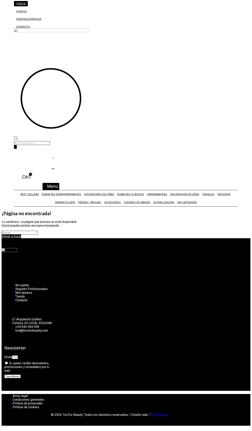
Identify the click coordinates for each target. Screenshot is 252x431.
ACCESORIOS (112, 202)
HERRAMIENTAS (157, 194)
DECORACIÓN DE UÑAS (185, 194)
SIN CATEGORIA (187, 202)
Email (8, 357)
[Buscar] (15, 147)
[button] (51, 186)
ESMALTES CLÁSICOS (130, 194)
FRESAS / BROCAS (89, 202)
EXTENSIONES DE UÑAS (99, 194)
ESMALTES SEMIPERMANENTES (61, 194)
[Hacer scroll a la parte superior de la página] (3, 427)
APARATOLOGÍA (65, 202)
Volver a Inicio (11, 236)
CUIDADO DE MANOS (137, 202)
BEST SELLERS (30, 194)
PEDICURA (224, 194)
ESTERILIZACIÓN (163, 202)
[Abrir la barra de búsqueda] (16, 139)
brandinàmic (160, 415)
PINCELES (208, 194)
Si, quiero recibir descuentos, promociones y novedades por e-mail (27, 367)
